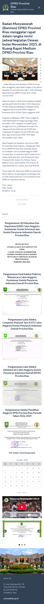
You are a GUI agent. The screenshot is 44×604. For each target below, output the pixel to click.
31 (27, 486)
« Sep (19, 492)
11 (33, 473)
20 (5, 481)
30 (22, 486)
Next (38, 531)
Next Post (22, 204)
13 (5, 477)
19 (39, 477)
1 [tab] (19, 544)
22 (16, 481)
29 (16, 486)
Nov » (25, 492)
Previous (5, 531)
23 (22, 481)
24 (28, 481)
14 (11, 477)
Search (5, 214)
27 (5, 486)
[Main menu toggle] (39, 7)
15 (16, 477)
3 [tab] (24, 544)
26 (39, 481)
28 (11, 486)
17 (27, 477)
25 (33, 481)
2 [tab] (22, 544)
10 (28, 473)
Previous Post (22, 200)
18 (33, 477)
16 (22, 477)
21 (11, 481)
